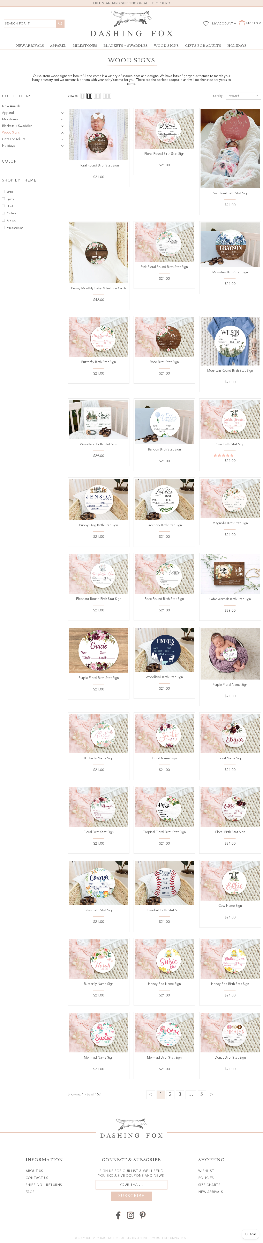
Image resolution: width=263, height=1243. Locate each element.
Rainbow (11, 221)
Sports (10, 199)
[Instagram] (130, 1215)
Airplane (11, 213)
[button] (224, 455)
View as (72, 95)
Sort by (218, 95)
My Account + (224, 23)
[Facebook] (118, 1215)
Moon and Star (15, 228)
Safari (10, 192)
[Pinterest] (142, 1215)
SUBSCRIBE (131, 1196)
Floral (10, 206)
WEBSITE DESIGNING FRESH (170, 1238)
